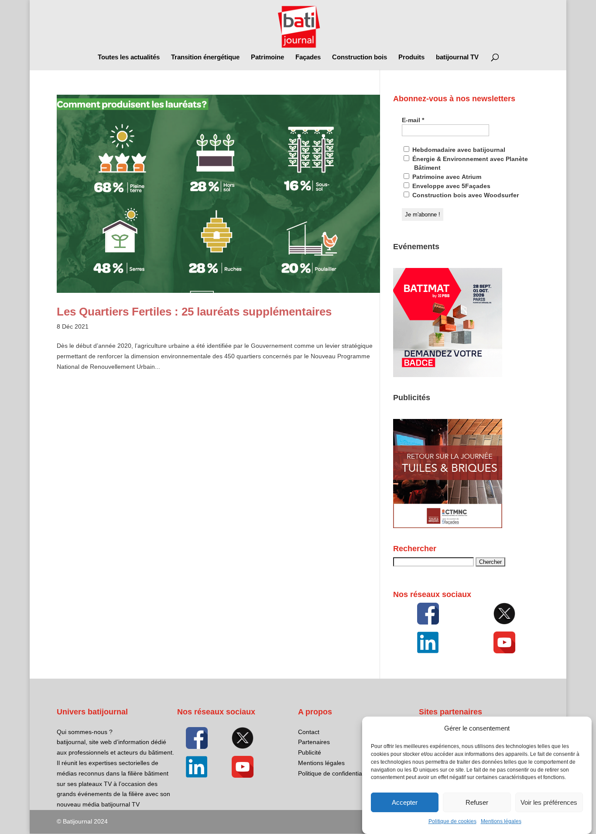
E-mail (413, 120)
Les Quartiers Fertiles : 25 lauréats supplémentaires (194, 311)
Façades (308, 57)
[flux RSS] (428, 614)
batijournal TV (457, 57)
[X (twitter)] (505, 614)
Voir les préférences (549, 802)
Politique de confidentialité (334, 773)
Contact (308, 731)
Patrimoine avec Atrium (446, 176)
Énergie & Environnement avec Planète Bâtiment (469, 163)
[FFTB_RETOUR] (447, 525)
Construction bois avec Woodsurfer (465, 195)
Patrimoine (267, 57)
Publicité (309, 752)
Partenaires (314, 741)
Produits (411, 57)
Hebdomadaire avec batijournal (458, 149)
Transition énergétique (205, 57)
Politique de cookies (452, 822)
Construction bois (359, 57)
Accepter (405, 802)
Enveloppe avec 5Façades (450, 185)
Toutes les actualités (129, 57)
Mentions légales (501, 822)
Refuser (477, 802)
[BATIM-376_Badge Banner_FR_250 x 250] (447, 374)
